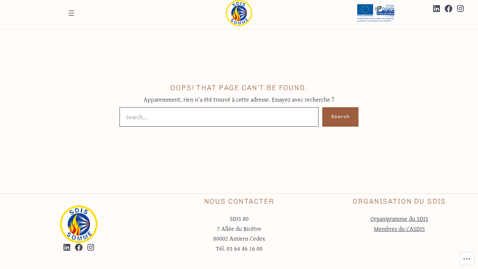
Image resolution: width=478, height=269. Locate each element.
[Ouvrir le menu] (71, 13)
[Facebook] (448, 8)
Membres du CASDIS (399, 228)
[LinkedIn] (436, 8)
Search (340, 116)
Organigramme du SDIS (399, 218)
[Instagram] (460, 8)
